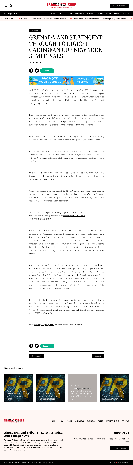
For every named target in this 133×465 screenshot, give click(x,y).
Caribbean (79, 13)
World (100, 13)
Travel (69, 13)
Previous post (36, 356)
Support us (47, 71)
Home (53, 13)
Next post (98, 356)
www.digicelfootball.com (74, 215)
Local (61, 13)
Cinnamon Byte (124, 463)
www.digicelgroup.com (44, 324)
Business (91, 13)
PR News (125, 13)
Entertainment (112, 13)
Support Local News (119, 6)
